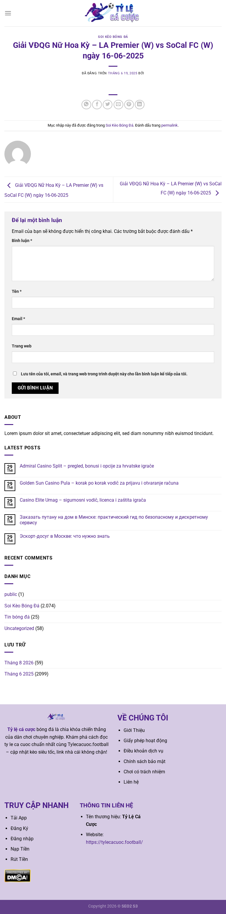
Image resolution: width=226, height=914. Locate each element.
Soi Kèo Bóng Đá (113, 37)
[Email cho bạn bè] (118, 105)
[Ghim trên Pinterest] (129, 105)
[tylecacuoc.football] (113, 13)
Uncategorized (19, 628)
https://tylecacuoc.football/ (114, 842)
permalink (169, 125)
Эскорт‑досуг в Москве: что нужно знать (65, 536)
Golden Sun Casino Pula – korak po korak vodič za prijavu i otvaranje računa (99, 483)
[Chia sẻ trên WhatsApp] (86, 105)
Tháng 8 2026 (19, 663)
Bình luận (22, 240)
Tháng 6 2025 (19, 674)
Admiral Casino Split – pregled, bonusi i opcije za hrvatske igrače (87, 466)
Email (18, 318)
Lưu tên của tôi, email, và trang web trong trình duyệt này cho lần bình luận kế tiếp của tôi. (104, 374)
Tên (16, 291)
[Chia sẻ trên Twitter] (107, 105)
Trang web (21, 346)
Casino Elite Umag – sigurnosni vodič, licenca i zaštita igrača (83, 500)
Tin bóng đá (17, 617)
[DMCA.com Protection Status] (17, 875)
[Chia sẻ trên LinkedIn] (139, 105)
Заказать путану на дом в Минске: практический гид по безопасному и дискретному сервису (114, 519)
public (10, 594)
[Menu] (7, 13)
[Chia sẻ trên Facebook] (97, 105)
